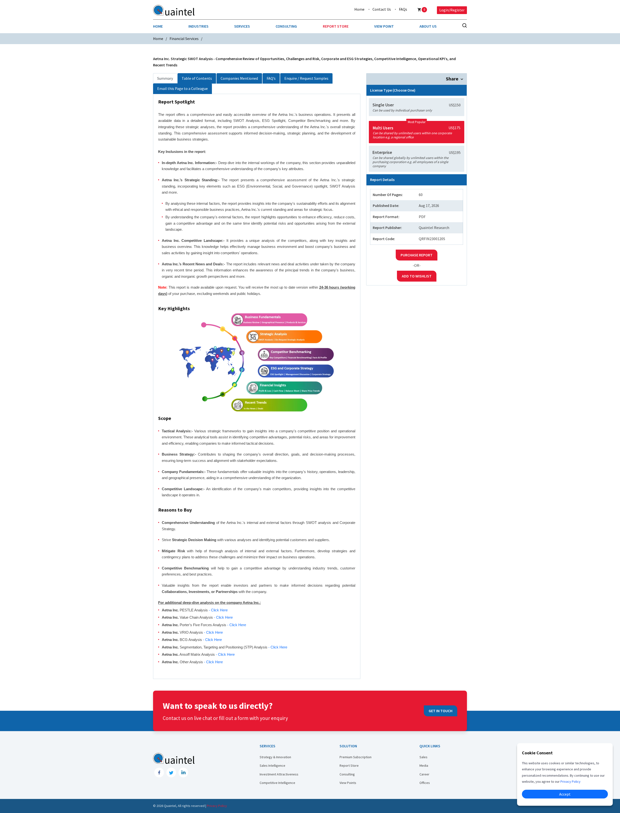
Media (423, 765)
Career (424, 774)
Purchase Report (417, 255)
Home (359, 9)
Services (242, 26)
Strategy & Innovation (275, 757)
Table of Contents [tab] (197, 78)
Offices (424, 783)
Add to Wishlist (417, 276)
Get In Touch (440, 710)
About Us (428, 26)
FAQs (403, 9)
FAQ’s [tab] (271, 78)
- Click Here (218, 610)
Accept (565, 794)
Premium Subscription (356, 757)
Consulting (286, 26)
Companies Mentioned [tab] (239, 78)
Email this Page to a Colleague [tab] (182, 88)
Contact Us (381, 9)
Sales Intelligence (272, 765)
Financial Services (184, 38)
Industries (198, 26)
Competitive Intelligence (277, 783)
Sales (423, 757)
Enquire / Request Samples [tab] (306, 78)
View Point (384, 26)
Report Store (336, 26)
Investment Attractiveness (279, 774)
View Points (348, 783)
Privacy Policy (217, 806)
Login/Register (452, 10)
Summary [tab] (165, 78)
